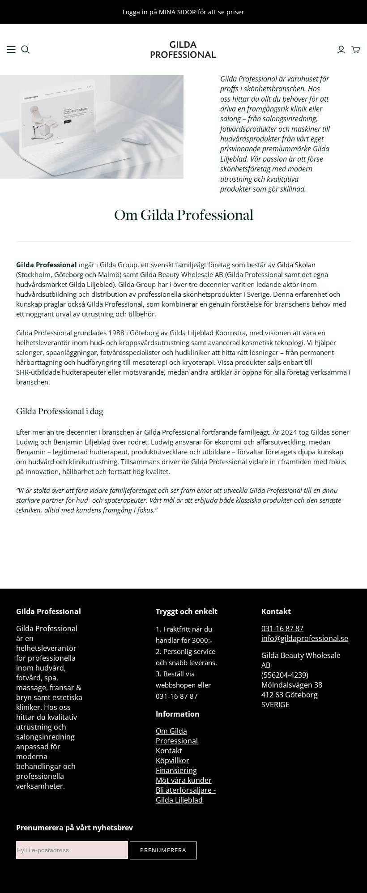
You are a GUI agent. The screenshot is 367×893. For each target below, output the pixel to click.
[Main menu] (11, 49)
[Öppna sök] (25, 49)
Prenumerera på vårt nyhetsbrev (74, 828)
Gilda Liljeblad (91, 284)
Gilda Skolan (296, 264)
